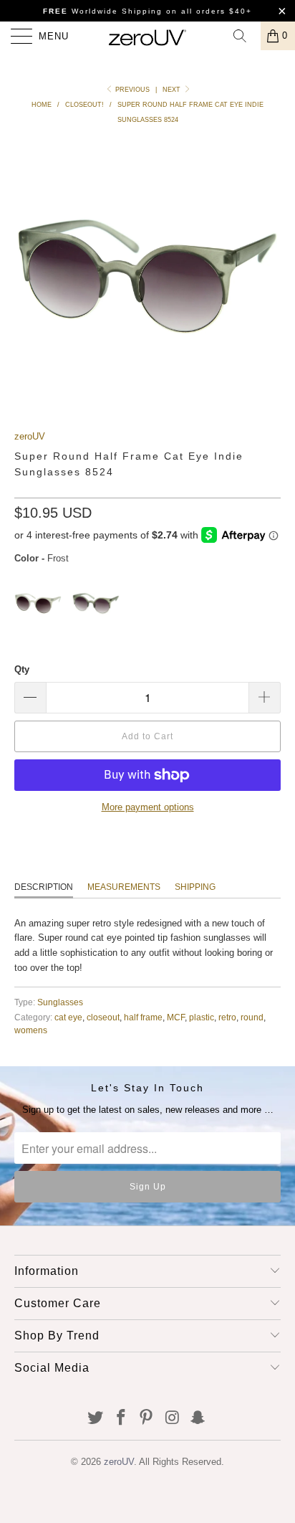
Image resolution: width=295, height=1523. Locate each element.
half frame (143, 1017)
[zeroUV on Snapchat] (198, 1418)
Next (173, 89)
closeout (103, 1017)
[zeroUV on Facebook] (121, 1418)
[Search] (245, 35)
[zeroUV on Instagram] (172, 1418)
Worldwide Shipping (103, 11)
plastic (201, 1017)
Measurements (123, 887)
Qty (21, 669)
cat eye (68, 1017)
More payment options (148, 807)
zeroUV (29, 436)
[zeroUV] (147, 36)
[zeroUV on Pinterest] (147, 1418)
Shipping (195, 887)
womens (30, 1030)
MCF (176, 1017)
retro (227, 1017)
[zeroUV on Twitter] (96, 1418)
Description (43, 887)
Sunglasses (60, 1002)
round (252, 1017)
